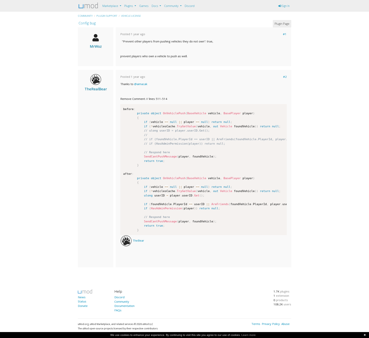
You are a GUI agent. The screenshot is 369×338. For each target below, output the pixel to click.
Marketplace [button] (110, 6)
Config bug (87, 23)
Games (144, 6)
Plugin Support (106, 15)
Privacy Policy (271, 324)
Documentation (124, 306)
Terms (255, 324)
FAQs (117, 310)
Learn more (248, 334)
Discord (189, 6)
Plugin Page (282, 24)
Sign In (285, 6)
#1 (285, 34)
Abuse (285, 324)
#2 (285, 77)
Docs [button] (155, 6)
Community (85, 15)
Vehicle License (131, 15)
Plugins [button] (129, 6)
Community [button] (171, 6)
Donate (83, 306)
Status (82, 301)
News (82, 297)
